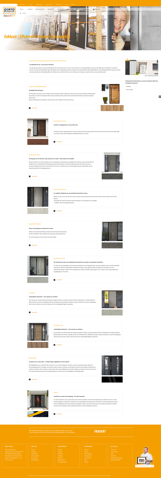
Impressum (114, 449)
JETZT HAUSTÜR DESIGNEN (151, 76)
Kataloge (128, 86)
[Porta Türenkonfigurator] (141, 59)
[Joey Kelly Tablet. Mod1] (144, 446)
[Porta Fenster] (9, 7)
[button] (62, 108)
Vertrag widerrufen (116, 460)
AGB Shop (113, 456)
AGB (112, 454)
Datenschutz (114, 451)
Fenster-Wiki (129, 89)
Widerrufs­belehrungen (117, 458)
